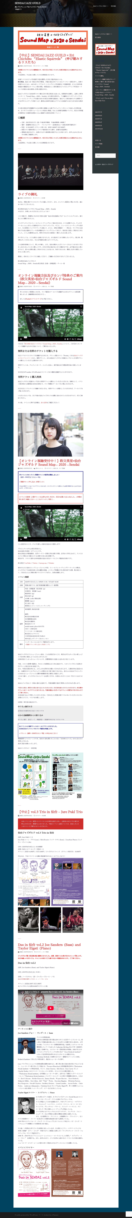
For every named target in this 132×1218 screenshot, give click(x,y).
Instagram (43, 563)
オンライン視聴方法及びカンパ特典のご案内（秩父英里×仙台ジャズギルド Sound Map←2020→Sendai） (50, 279)
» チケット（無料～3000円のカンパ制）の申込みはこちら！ (38, 733)
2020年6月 (98, 122)
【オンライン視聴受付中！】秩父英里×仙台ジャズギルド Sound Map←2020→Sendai (105, 92)
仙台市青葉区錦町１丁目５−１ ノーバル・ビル (33, 979)
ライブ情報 (45, 66)
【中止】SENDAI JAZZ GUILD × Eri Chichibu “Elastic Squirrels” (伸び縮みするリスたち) (50, 59)
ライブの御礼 (27, 194)
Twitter (35, 563)
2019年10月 (99, 129)
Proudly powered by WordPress (26, 1215)
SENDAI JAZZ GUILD (27, 3)
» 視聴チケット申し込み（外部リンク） (32, 482)
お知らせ (44, 286)
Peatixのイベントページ (34, 299)
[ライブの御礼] (50, 171)
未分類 (43, 198)
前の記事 (44, 402)
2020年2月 (98, 125)
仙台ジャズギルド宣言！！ (100, 6)
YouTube (27, 563)
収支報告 (113, 6)
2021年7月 (98, 112)
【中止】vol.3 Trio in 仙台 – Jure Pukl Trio (50, 812)
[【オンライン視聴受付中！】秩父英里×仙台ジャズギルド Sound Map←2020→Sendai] (50, 434)
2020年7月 (98, 119)
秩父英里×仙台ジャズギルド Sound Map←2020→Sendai (43, 344)
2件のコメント (39, 468)
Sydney (46, 1215)
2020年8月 (98, 115)
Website (51, 563)
